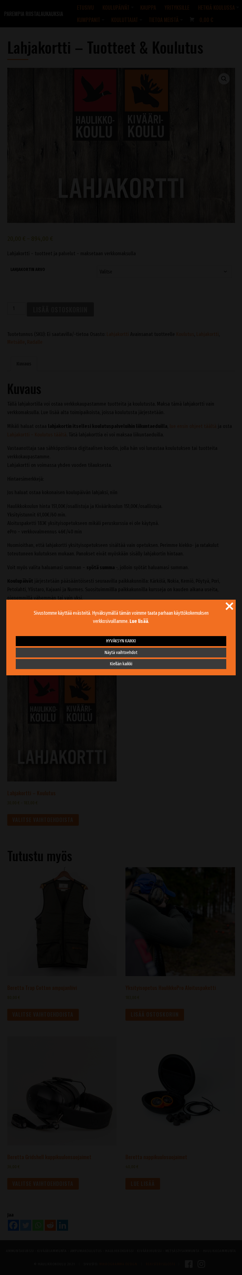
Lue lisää (139, 621)
